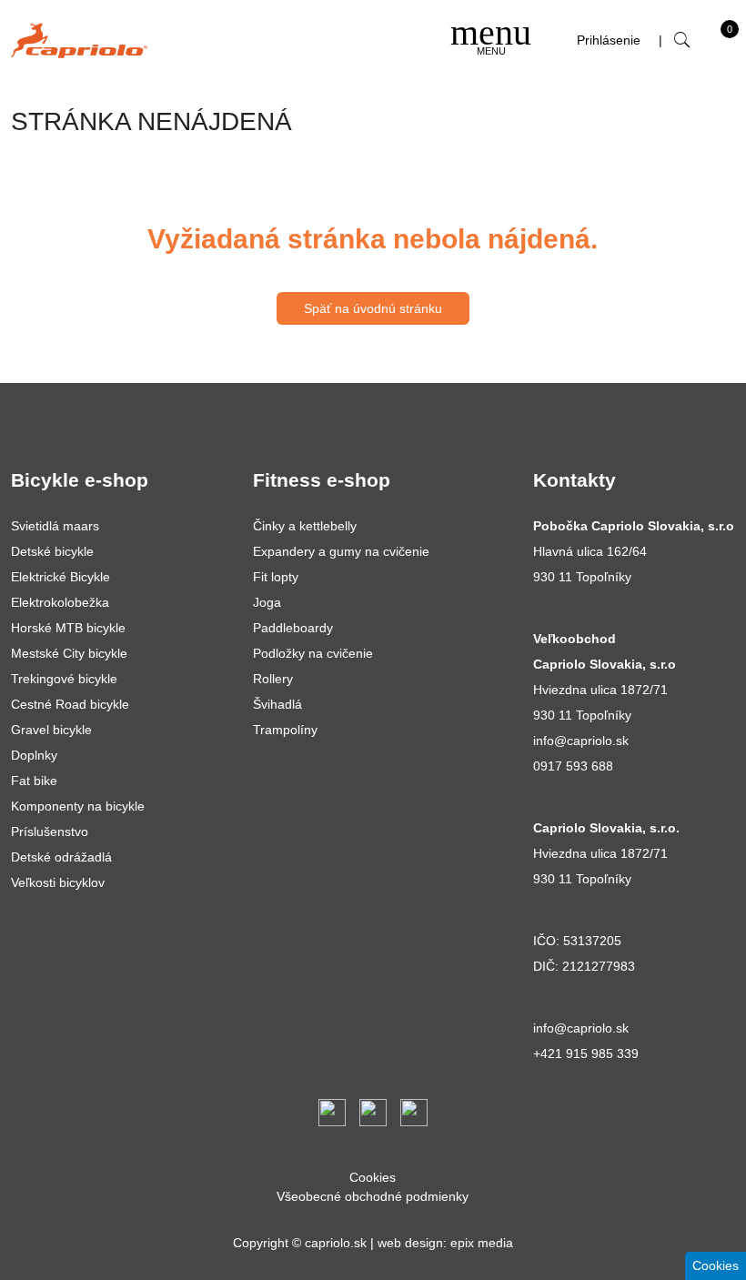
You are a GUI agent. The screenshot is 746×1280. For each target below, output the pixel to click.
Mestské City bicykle (69, 653)
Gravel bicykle (51, 729)
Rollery (273, 678)
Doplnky (34, 755)
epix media (481, 1242)
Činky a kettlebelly (305, 526)
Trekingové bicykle (64, 678)
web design (410, 1242)
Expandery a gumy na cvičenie (341, 551)
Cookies (372, 1177)
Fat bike (34, 780)
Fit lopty (275, 576)
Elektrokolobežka (60, 602)
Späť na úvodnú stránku (373, 308)
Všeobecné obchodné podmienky (373, 1196)
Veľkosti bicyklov (58, 882)
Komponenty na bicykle (78, 806)
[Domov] (79, 40)
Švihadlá (277, 704)
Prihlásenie (608, 40)
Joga (267, 602)
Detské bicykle (52, 551)
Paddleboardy (293, 627)
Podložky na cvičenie (313, 653)
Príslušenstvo (49, 831)
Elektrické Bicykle (60, 576)
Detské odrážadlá (61, 857)
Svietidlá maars (55, 526)
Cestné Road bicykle (70, 704)
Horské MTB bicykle (68, 627)
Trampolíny (285, 729)
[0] (711, 44)
